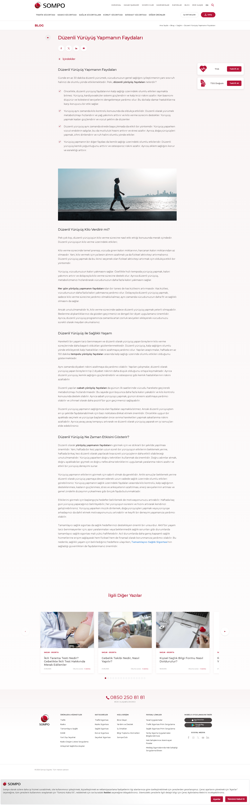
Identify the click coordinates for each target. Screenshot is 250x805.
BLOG (187, 5)
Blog (172, 25)
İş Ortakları (189, 15)
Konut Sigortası (113, 15)
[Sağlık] (48, 38)
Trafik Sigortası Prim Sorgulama (160, 724)
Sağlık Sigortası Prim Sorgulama (160, 729)
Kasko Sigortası (67, 15)
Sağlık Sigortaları (90, 15)
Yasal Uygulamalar (154, 720)
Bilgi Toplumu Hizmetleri (128, 733)
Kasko (63, 724)
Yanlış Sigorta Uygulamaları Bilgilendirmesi (158, 734)
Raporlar (177, 5)
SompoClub (122, 737)
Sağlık (179, 25)
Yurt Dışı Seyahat (68, 737)
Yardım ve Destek (125, 724)
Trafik (62, 720)
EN (207, 5)
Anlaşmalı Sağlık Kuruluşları (72, 746)
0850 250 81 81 (127, 697)
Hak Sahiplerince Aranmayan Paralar (159, 741)
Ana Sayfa (164, 25)
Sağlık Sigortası (102, 729)
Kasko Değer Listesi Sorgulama (74, 742)
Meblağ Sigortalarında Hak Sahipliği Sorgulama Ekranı (162, 749)
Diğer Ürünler (157, 15)
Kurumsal (116, 5)
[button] (105, 678)
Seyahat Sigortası (135, 15)
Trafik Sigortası (45, 15)
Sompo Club (148, 5)
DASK (62, 733)
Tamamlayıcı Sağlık (69, 729)
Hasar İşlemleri (131, 5)
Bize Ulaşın (197, 5)
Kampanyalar (163, 5)
